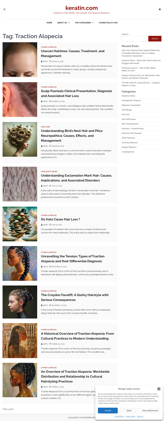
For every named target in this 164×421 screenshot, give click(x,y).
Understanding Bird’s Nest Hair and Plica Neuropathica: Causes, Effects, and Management (71, 135)
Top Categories (83, 23)
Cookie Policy (119, 416)
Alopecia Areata (128, 96)
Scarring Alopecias (129, 143)
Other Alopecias (49, 47)
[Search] (4, 9)
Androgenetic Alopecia (131, 100)
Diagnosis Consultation (131, 105)
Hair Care (45, 127)
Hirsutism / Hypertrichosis (133, 129)
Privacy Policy (131, 416)
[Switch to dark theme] (159, 9)
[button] (159, 389)
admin (45, 61)
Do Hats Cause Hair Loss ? (60, 219)
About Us (140, 416)
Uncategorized (128, 152)
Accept (108, 410)
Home (49, 23)
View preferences (150, 410)
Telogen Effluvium (129, 147)
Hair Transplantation (130, 124)
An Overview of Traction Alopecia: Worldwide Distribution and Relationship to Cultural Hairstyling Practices (75, 376)
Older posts (8, 409)
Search (125, 34)
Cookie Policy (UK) (108, 23)
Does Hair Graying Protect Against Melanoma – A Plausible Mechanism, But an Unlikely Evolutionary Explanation (141, 53)
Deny (129, 410)
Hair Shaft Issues (49, 171)
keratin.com (81, 7)
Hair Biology (127, 110)
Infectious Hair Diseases (132, 133)
